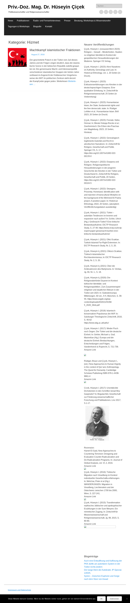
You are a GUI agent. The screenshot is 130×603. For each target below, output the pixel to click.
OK (101, 599)
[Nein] (127, 598)
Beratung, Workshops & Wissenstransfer (92, 21)
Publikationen (23, 21)
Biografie (37, 26)
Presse (67, 21)
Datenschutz (114, 599)
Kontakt (48, 26)
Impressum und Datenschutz (19, 590)
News (10, 21)
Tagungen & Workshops (18, 26)
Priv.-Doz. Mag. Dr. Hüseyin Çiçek (46, 7)
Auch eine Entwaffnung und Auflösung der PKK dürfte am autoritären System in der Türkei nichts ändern (103, 564)
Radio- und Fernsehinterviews (46, 21)
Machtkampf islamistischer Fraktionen (55, 50)
